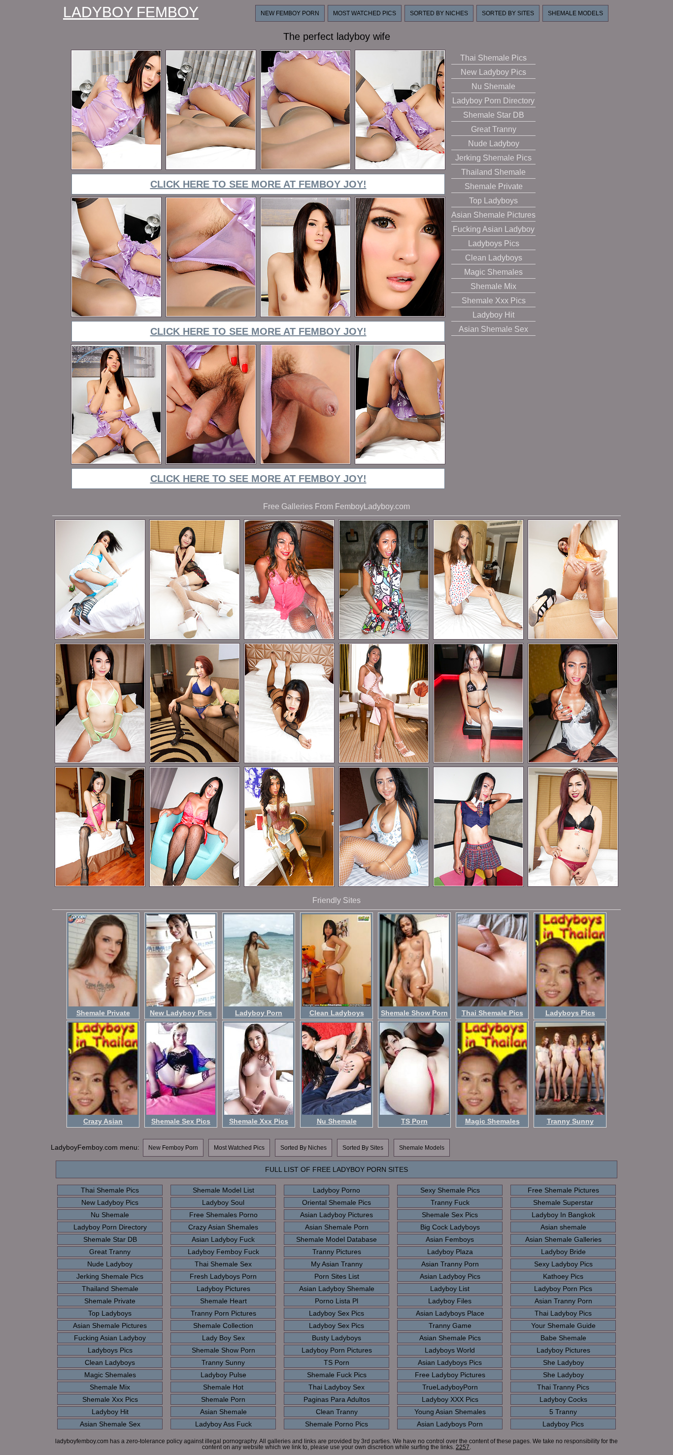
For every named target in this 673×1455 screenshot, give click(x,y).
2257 (463, 1447)
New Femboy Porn (290, 13)
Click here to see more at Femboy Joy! (258, 184)
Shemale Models (575, 13)
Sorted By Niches (439, 13)
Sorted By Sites (508, 13)
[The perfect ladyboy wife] (116, 168)
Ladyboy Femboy (131, 12)
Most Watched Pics (364, 13)
